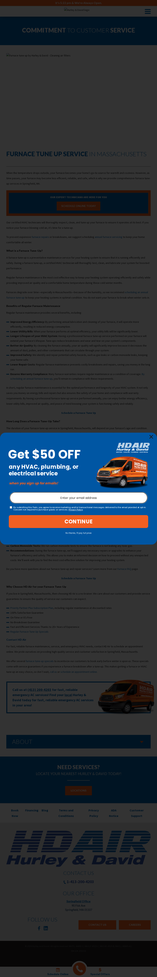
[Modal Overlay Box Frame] (78, 489)
